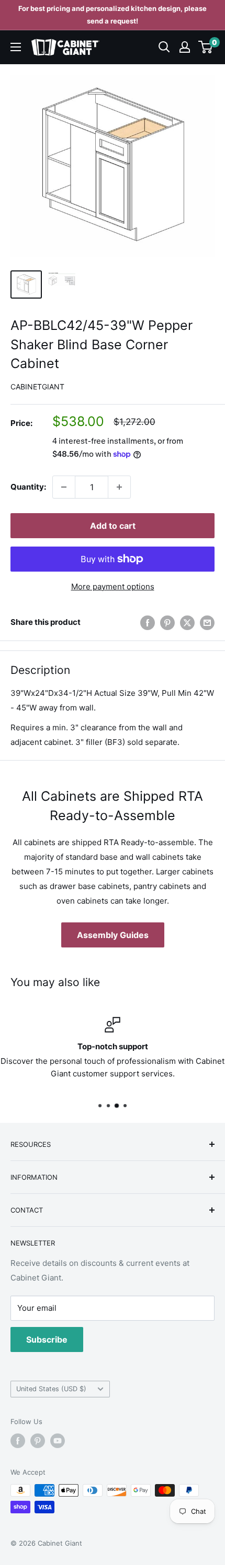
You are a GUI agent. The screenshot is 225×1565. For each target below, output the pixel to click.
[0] (205, 47)
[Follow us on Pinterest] (37, 1440)
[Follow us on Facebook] (17, 1440)
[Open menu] (15, 47)
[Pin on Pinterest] (167, 622)
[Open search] (164, 47)
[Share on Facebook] (147, 622)
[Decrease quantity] (64, 487)
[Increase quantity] (119, 487)
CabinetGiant (37, 386)
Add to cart (113, 525)
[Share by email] (207, 622)
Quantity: (28, 487)
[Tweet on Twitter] (187, 622)
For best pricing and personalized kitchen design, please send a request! (112, 14)
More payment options (112, 586)
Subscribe (47, 1339)
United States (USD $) (51, 1389)
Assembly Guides (113, 935)
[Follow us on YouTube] (57, 1440)
